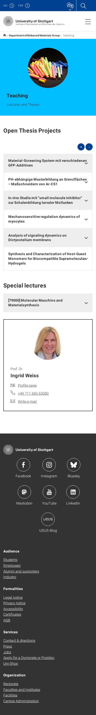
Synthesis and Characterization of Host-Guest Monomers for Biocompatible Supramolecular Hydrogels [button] (47, 258)
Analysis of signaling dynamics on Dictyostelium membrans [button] (37, 237)
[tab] (48, 163)
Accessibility (13, 608)
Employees (12, 565)
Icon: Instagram (49, 464)
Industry (9, 576)
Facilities (10, 695)
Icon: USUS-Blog (48, 519)
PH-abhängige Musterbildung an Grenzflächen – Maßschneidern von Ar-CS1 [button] (47, 181)
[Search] (83, 5)
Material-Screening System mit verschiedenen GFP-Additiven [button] (47, 162)
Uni (5, 5)
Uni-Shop (10, 663)
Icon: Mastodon (24, 492)
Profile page (27, 385)
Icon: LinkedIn (73, 492)
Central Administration (21, 700)
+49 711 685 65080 (33, 393)
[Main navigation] (88, 21)
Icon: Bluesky (73, 464)
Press (7, 646)
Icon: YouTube (49, 492)
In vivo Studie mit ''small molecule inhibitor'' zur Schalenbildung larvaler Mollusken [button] (45, 200)
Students (10, 559)
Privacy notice (14, 602)
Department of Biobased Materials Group (34, 35)
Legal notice (13, 597)
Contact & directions (19, 640)
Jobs (7, 652)
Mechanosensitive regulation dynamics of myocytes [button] (44, 218)
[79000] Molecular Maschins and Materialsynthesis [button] (35, 302)
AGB (6, 620)
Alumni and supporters (21, 571)
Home (4, 35)
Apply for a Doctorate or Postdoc (28, 657)
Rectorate (10, 683)
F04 (20, 5)
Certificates (12, 614)
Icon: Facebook (23, 464)
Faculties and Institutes (21, 689)
